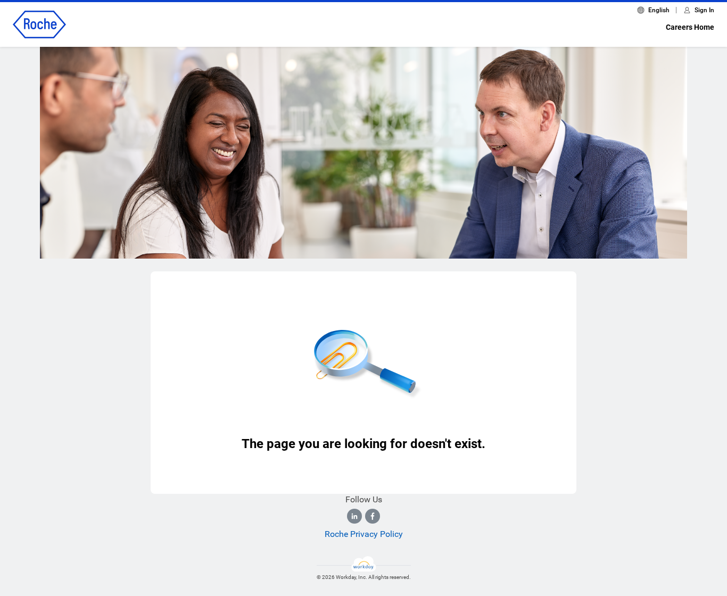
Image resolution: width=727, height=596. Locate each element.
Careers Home (690, 27)
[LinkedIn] (354, 516)
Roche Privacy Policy (364, 534)
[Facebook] (372, 516)
